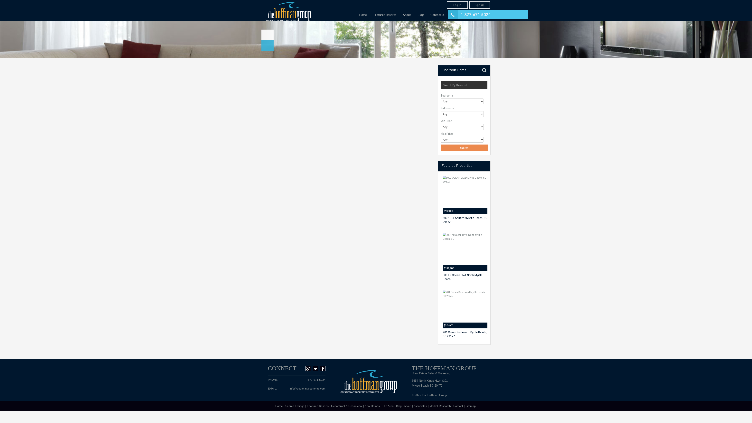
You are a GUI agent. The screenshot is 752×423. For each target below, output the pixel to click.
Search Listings (294, 406)
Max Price (447, 133)
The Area (388, 406)
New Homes (372, 406)
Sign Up (479, 4)
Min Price (446, 121)
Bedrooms (447, 95)
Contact (458, 406)
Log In (457, 4)
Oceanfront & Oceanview (346, 406)
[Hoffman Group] (284, 10)
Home (363, 14)
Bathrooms (448, 108)
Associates (420, 406)
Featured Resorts (384, 14)
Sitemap (470, 406)
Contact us (437, 14)
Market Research (440, 406)
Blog (421, 14)
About (407, 14)
